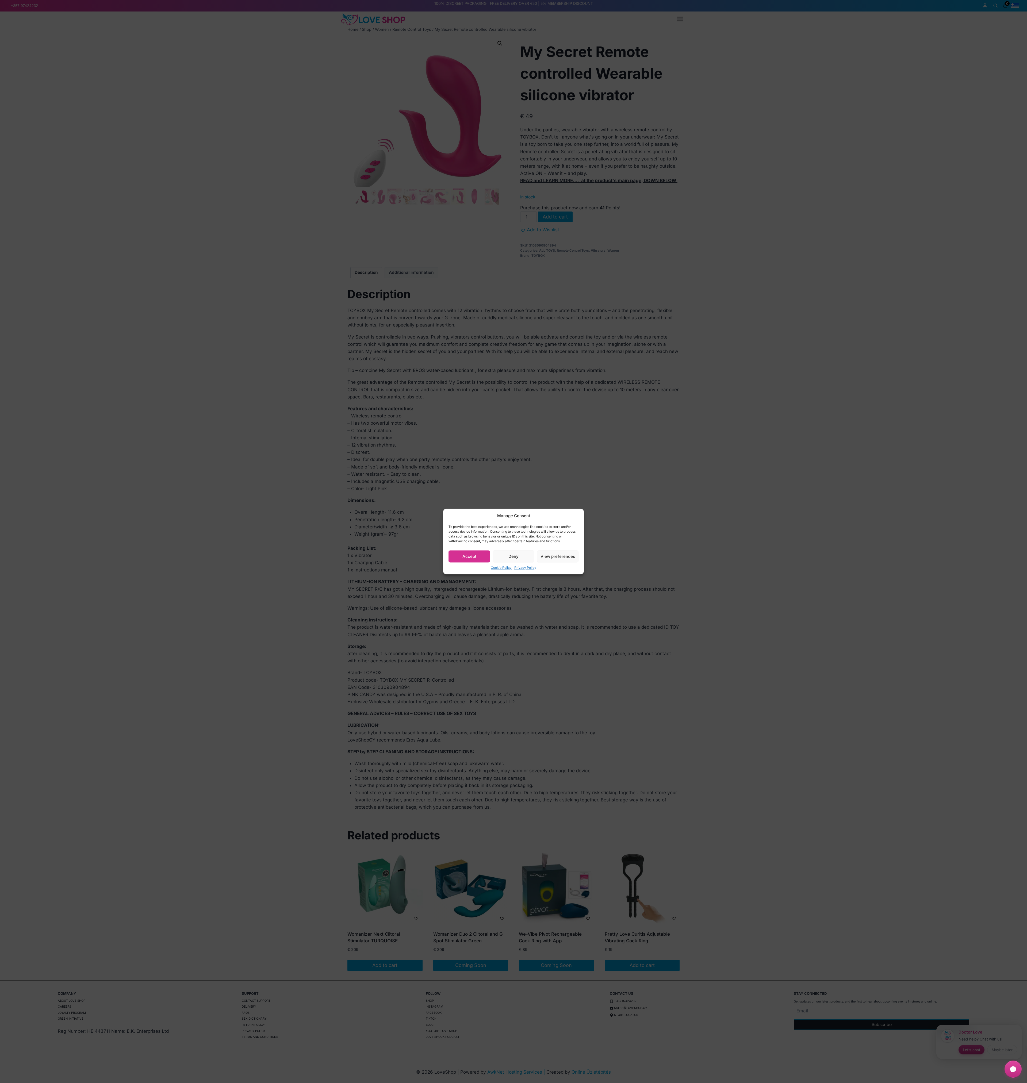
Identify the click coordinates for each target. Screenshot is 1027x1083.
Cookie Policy (501, 568)
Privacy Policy (525, 568)
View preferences (558, 556)
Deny (513, 556)
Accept (469, 556)
